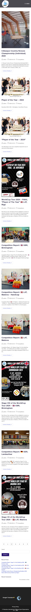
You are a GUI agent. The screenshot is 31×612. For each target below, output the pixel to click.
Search (3, 549)
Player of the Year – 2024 (13, 100)
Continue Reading (8, 71)
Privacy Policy (15, 606)
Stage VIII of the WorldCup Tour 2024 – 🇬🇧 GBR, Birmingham (14, 405)
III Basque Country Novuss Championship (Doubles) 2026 (14, 571)
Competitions (21, 59)
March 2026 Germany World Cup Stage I (10, 572)
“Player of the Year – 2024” (14, 140)
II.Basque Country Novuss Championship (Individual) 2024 (14, 53)
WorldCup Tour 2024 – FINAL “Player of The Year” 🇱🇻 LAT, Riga (15, 202)
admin (4, 59)
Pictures (20, 103)
